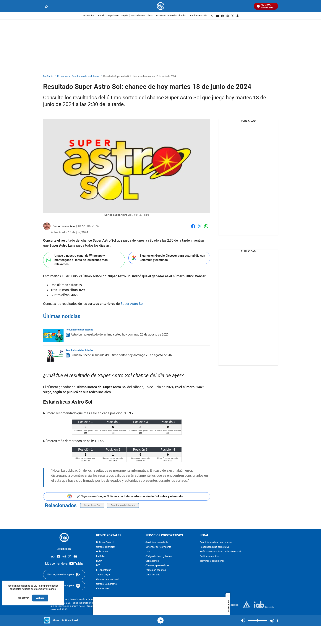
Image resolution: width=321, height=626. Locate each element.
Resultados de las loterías (85, 76)
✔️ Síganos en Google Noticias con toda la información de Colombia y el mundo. (130, 496)
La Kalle (100, 556)
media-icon (160, 620)
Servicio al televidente (156, 542)
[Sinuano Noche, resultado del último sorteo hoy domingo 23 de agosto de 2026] (53, 355)
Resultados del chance (123, 505)
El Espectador (103, 570)
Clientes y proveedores (157, 565)
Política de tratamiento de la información (221, 551)
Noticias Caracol (105, 542)
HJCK (99, 561)
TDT (147, 551)
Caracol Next (103, 588)
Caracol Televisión (105, 547)
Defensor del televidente (158, 547)
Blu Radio (48, 76)
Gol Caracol (102, 551)
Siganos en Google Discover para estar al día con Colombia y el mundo (172, 258)
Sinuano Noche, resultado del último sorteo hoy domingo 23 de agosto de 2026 (122, 355)
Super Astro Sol (92, 505)
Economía (62, 76)
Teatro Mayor (103, 575)
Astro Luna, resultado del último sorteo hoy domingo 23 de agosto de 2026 (119, 334)
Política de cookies (210, 556)
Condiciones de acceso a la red (216, 542)
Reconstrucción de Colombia (171, 15)
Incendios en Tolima (142, 15)
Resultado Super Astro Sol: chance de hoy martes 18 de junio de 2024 (139, 76)
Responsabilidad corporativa (214, 547)
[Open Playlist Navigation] (277, 620)
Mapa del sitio (152, 575)
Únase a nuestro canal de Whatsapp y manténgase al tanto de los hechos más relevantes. (81, 260)
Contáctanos (152, 561)
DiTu (98, 565)
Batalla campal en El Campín (113, 15)
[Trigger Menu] (46, 6)
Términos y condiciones (212, 561)
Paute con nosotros (155, 570)
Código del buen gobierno (158, 556)
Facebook (193, 228)
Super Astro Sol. (132, 304)
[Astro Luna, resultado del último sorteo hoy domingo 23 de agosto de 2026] (53, 335)
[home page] (160, 6)
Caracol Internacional (107, 579)
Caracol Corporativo (106, 584)
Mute (243, 620)
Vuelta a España (198, 15)
